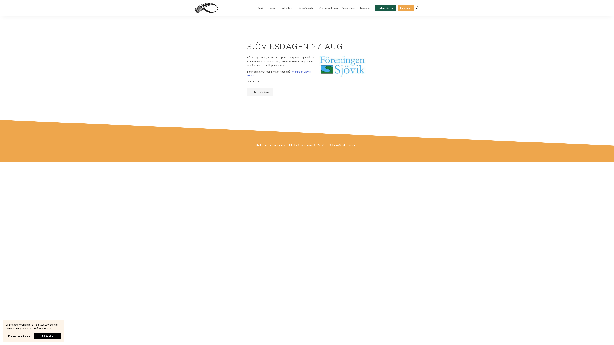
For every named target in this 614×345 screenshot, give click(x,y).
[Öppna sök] (417, 8)
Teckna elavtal (385, 8)
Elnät (260, 8)
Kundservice (348, 8)
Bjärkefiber (286, 8)
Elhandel (271, 8)
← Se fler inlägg (260, 92)
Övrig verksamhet (305, 8)
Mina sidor (405, 8)
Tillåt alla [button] (47, 336)
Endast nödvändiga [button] (19, 336)
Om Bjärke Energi (328, 8)
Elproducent (365, 8)
